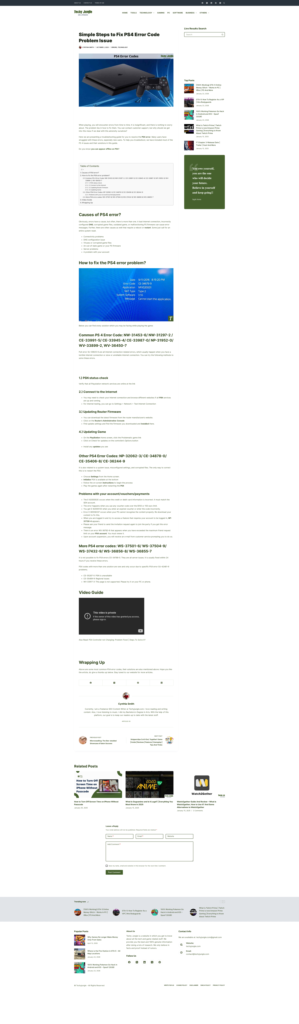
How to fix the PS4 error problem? (96, 175)
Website (170, 836)
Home (125, 13)
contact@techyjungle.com (197, 954)
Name (110, 836)
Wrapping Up (87, 203)
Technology (146, 13)
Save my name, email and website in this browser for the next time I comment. (137, 866)
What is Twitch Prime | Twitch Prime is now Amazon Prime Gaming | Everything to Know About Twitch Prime (211, 912)
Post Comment (114, 872)
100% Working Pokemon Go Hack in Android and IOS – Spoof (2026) (210, 114)
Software (178, 13)
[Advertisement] (126, 117)
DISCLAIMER (194, 985)
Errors (114, 47)
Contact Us (88, 3)
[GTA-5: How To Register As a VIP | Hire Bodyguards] (189, 102)
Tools (133, 13)
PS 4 (81, 143)
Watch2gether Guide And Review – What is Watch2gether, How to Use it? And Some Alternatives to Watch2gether (196, 804)
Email (140, 836)
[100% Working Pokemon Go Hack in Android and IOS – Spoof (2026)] (189, 115)
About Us (77, 3)
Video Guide (87, 200)
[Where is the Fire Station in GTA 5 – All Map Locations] (79, 953)
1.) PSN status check (95, 183)
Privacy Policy (219, 985)
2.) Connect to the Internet (97, 185)
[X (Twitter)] (207, 3)
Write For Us (169, 985)
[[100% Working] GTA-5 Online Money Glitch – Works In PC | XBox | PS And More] (189, 88)
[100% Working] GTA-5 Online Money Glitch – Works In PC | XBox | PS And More (208, 87)
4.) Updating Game (95, 190)
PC (168, 13)
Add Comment (114, 844)
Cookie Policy (181, 985)
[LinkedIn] (211, 3)
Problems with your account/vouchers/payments (104, 195)
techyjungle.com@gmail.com (209, 937)
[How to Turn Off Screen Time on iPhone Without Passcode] (98, 784)
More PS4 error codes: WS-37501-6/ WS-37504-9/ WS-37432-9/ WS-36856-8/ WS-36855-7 (119, 197)
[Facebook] (202, 3)
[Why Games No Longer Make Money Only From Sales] (79, 940)
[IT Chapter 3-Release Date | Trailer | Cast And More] (189, 145)
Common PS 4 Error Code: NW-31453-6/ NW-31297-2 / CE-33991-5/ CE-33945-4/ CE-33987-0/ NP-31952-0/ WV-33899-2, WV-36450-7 (127, 179)
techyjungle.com (193, 946)
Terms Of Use (99, 3)
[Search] (224, 3)
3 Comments (198, 811)
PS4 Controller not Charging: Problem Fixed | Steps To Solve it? (117, 640)
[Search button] (222, 34)
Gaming (160, 13)
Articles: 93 (126, 721)
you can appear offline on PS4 (104, 149)
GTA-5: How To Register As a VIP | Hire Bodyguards (134, 912)
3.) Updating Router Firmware (98, 187)
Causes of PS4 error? (90, 173)
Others (203, 13)
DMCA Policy (206, 985)
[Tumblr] (220, 3)
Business (190, 13)
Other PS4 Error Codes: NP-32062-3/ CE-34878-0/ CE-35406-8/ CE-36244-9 (114, 192)
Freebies (218, 13)
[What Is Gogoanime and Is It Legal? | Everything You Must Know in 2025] (149, 784)
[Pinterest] (216, 3)
